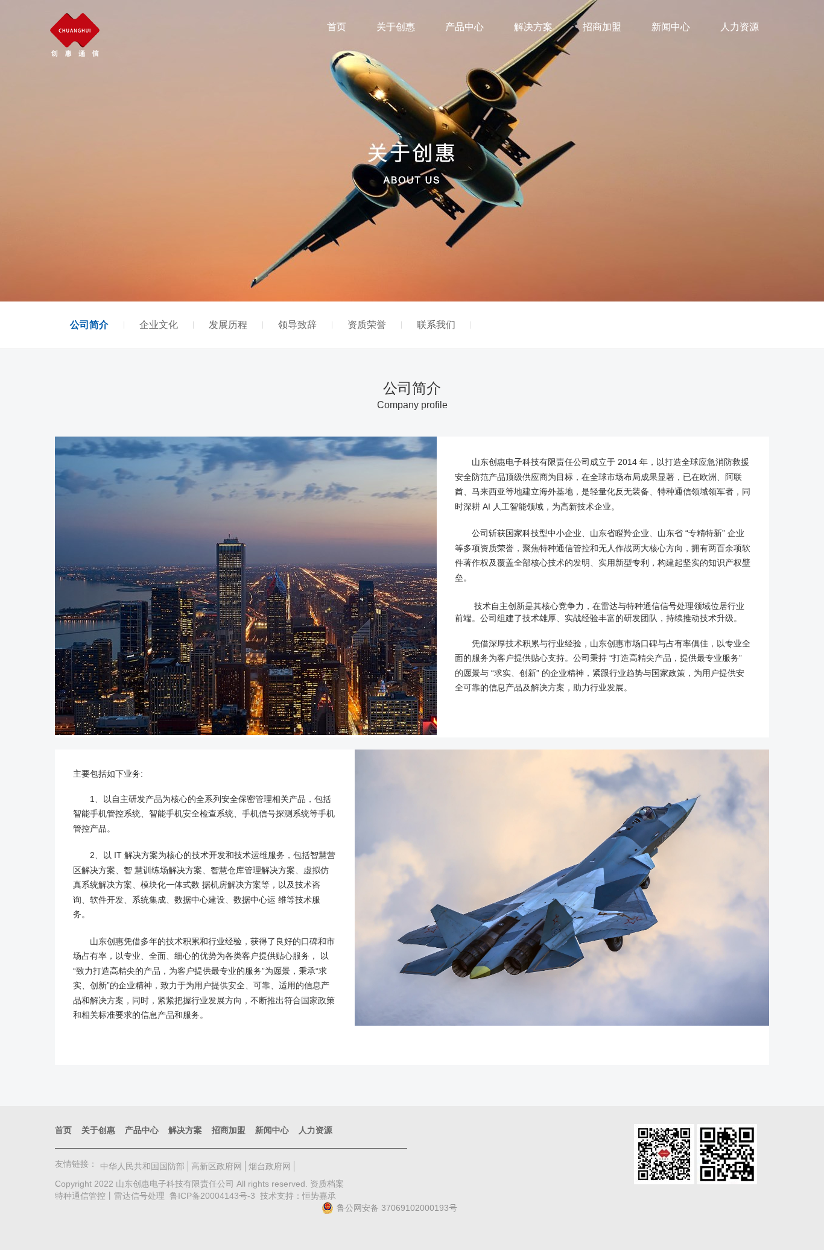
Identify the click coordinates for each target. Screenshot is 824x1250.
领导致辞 (297, 325)
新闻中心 (670, 27)
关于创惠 (395, 27)
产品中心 (464, 27)
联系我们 (436, 325)
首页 (336, 27)
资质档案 (327, 1183)
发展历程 (228, 325)
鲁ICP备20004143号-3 (212, 1196)
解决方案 (533, 27)
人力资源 (739, 27)
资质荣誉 (366, 325)
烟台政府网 (270, 1166)
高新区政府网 (216, 1166)
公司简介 (89, 325)
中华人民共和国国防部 (142, 1166)
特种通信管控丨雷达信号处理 (110, 1196)
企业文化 (158, 325)
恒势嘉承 (319, 1196)
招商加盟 (602, 27)
